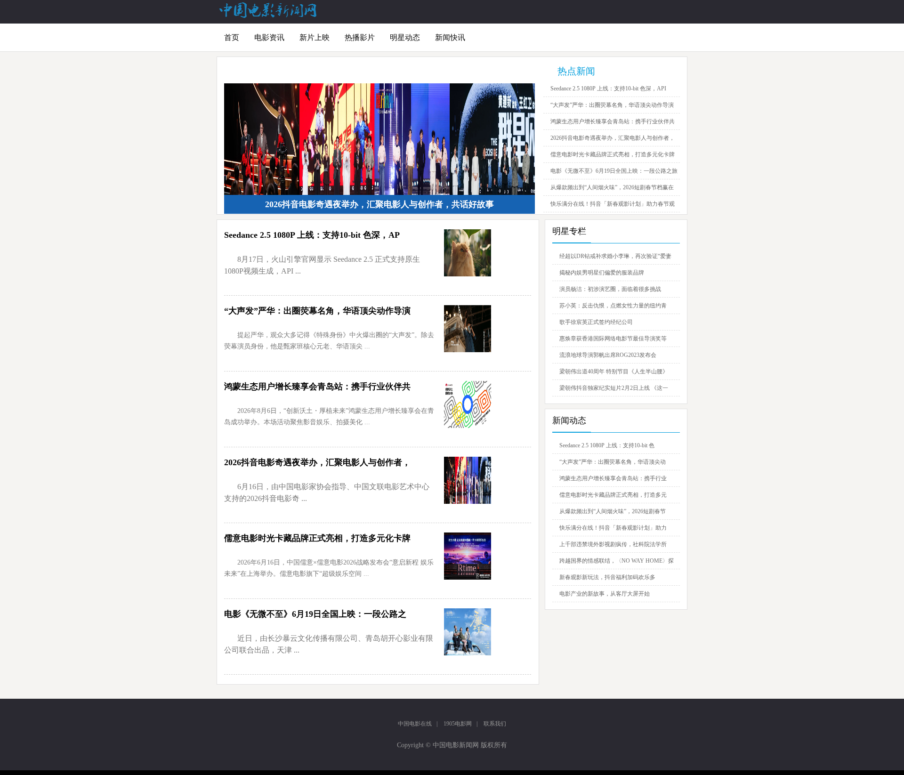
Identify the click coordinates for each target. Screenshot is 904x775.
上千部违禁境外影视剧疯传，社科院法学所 (613, 544)
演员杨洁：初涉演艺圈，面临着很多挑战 (610, 289)
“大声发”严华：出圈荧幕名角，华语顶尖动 (612, 462)
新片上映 (314, 37)
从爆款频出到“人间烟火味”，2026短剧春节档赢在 (612, 187)
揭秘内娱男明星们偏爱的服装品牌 (601, 272)
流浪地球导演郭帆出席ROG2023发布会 (607, 355)
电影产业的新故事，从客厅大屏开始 (604, 593)
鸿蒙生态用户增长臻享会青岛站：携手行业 (613, 478)
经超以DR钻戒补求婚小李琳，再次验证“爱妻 (615, 256)
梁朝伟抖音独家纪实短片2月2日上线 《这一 (613, 388)
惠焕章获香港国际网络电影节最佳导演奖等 (613, 338)
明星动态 (405, 37)
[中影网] (268, 16)
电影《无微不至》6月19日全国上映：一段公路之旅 (614, 171)
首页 (231, 37)
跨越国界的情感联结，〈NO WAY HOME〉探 (616, 560)
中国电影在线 (415, 723)
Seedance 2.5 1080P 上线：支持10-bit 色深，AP (312, 235)
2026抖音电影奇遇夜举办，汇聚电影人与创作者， (612, 138)
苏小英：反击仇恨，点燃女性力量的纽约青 (613, 305)
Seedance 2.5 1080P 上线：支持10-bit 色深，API (608, 88)
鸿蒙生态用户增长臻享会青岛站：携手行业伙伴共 (612, 121)
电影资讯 (269, 37)
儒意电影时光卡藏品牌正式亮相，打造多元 (613, 495)
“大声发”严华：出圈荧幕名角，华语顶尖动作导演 (612, 105)
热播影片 (360, 37)
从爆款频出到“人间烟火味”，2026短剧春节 (612, 511)
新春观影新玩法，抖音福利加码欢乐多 (607, 577)
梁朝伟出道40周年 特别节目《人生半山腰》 (613, 371)
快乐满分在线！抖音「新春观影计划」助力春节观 (612, 204)
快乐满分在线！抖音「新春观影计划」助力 (613, 528)
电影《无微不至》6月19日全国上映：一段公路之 (315, 614)
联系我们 (495, 723)
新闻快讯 (450, 37)
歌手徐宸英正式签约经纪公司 (596, 322)
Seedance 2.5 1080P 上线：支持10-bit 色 (606, 445)
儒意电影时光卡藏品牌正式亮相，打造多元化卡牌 (612, 154)
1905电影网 (458, 723)
